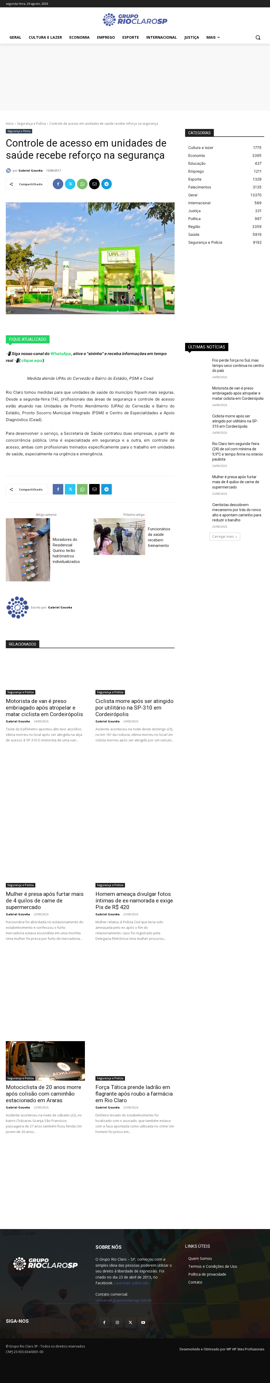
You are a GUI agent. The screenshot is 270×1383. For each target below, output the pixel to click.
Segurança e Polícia (31, 123)
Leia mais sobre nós (131, 1282)
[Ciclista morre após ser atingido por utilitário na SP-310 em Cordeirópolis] (135, 675)
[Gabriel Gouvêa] (9, 170)
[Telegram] (106, 184)
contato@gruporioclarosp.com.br (123, 1300)
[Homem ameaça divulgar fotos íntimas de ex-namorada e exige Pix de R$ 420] (135, 867)
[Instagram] (117, 1322)
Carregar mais (223, 536)
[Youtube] (143, 1322)
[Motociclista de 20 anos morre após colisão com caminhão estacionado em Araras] (45, 1061)
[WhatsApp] (82, 184)
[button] (258, 37)
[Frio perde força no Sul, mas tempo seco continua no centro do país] (197, 366)
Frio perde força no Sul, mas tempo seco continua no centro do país (238, 365)
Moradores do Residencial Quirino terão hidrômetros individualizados (66, 550)
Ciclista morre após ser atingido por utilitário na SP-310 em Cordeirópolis (134, 707)
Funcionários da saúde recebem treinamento (159, 537)
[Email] (94, 184)
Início (10, 123)
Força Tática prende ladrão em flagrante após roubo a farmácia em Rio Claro (134, 1094)
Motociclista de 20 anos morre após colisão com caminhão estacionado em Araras (43, 1094)
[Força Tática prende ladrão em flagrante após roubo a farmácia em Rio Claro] (135, 1061)
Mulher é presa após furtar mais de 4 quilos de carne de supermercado (45, 900)
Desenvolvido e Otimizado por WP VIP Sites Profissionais (222, 1349)
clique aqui (32, 360)
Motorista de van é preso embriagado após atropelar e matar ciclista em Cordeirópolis (44, 707)
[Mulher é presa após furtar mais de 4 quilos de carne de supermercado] (45, 867)
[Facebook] (58, 184)
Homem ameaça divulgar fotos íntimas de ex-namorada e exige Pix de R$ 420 (134, 900)
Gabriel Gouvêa (30, 170)
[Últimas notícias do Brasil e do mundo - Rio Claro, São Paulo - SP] (45, 1263)
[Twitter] (70, 184)
